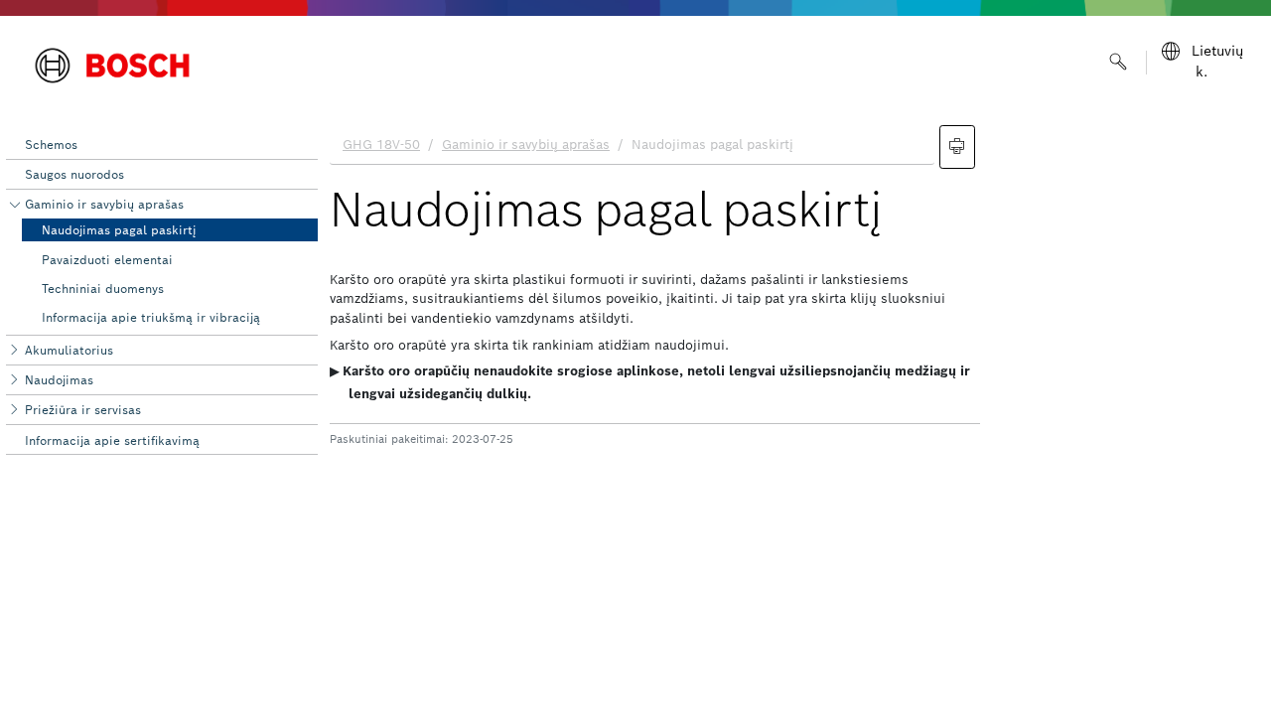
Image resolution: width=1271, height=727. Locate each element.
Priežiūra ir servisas (83, 409)
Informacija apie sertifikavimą (112, 440)
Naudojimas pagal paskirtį (119, 229)
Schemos (51, 144)
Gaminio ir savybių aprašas (104, 204)
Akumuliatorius (69, 350)
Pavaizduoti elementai (107, 259)
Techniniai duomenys (103, 288)
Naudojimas (59, 379)
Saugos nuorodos (74, 174)
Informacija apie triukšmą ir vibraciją (151, 317)
